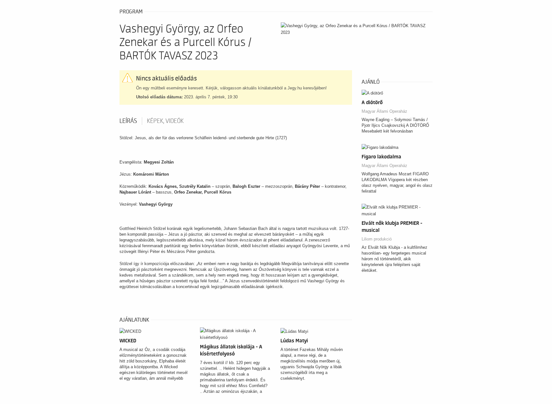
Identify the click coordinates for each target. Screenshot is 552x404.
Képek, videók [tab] (165, 121)
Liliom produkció (377, 239)
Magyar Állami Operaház (384, 111)
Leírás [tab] (128, 121)
